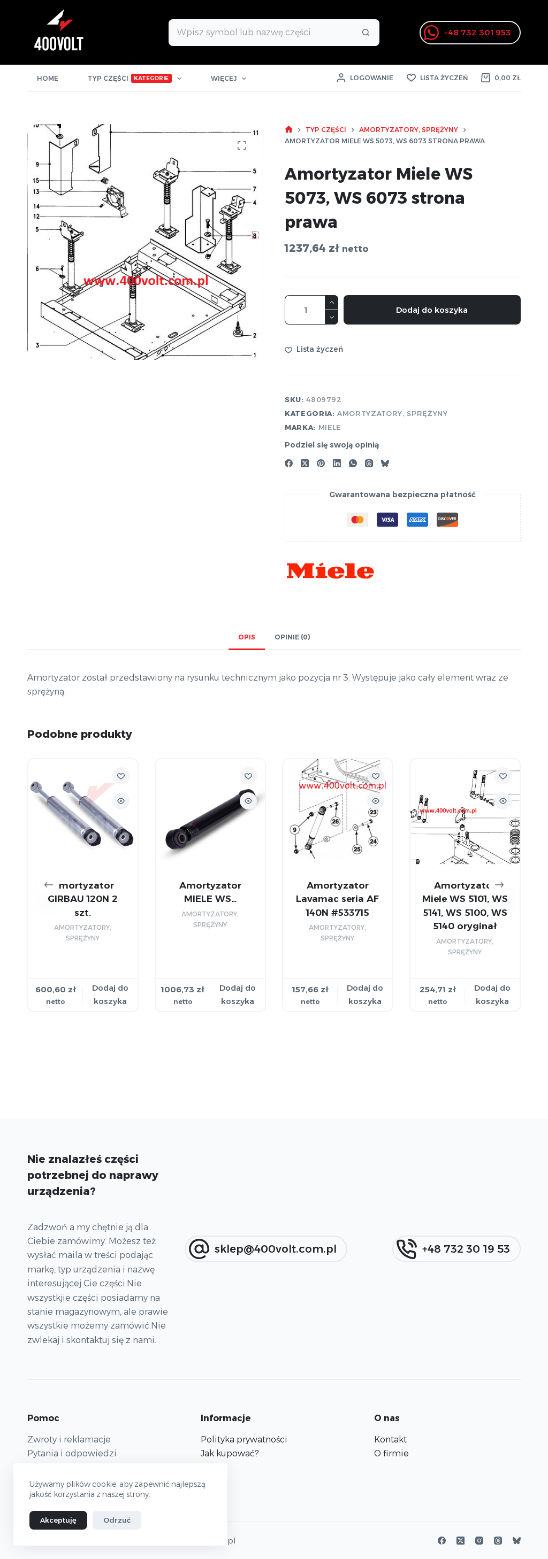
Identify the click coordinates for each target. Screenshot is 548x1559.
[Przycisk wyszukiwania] (366, 32)
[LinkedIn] (337, 463)
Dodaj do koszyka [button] (110, 994)
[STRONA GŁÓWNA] (289, 130)
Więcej (224, 78)
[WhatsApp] (353, 463)
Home (47, 78)
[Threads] (369, 463)
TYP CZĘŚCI (128, 78)
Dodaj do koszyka (432, 310)
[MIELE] (330, 570)
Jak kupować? (230, 1453)
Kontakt (390, 1439)
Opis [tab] (246, 637)
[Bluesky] (385, 463)
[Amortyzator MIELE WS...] (210, 813)
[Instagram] (479, 1541)
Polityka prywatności (244, 1439)
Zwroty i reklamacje (69, 1439)
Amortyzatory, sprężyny (392, 413)
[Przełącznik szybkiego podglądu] (121, 800)
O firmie (391, 1453)
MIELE (329, 427)
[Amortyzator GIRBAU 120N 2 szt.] (83, 813)
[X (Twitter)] (305, 463)
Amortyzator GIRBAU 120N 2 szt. (83, 899)
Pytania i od (52, 1453)
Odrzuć (117, 1520)
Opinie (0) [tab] (292, 637)
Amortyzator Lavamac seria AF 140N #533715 (337, 899)
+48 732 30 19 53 (466, 1248)
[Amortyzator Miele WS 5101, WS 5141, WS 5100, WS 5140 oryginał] (465, 813)
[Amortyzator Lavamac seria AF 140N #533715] (337, 813)
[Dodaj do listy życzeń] (121, 775)
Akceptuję (58, 1520)
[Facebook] (289, 463)
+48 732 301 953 (477, 32)
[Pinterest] (321, 463)
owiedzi (99, 1453)
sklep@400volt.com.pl (276, 1248)
